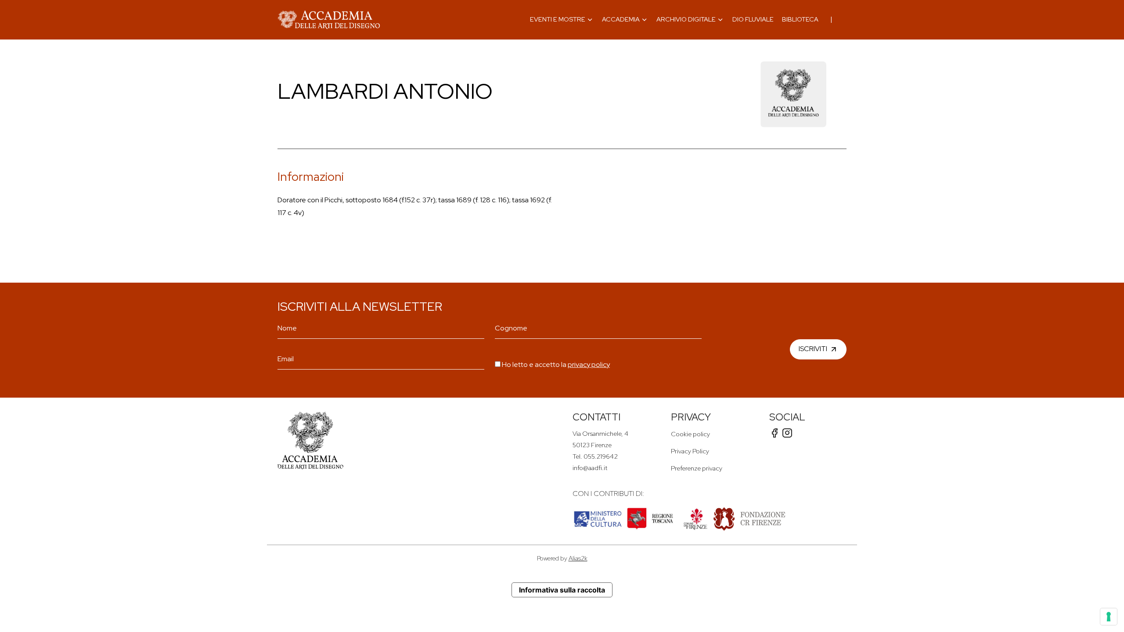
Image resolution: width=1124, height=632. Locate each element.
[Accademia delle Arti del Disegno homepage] (328, 20)
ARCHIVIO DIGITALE (686, 19)
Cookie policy (690, 434)
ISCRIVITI (813, 348)
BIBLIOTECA (800, 19)
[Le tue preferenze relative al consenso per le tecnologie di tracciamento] (1108, 616)
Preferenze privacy (696, 468)
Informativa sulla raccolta (562, 589)
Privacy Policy (690, 451)
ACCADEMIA (621, 19)
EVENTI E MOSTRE (557, 19)
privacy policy (589, 364)
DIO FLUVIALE (753, 19)
